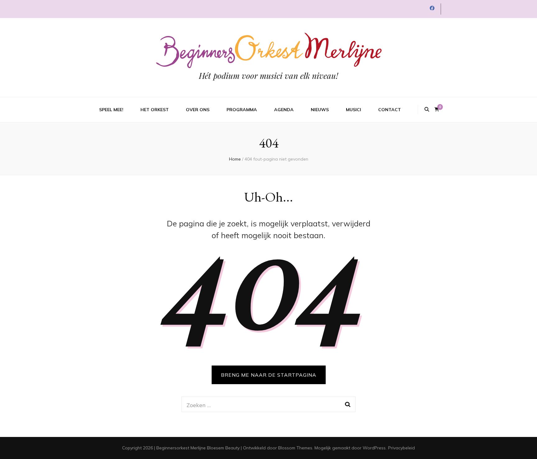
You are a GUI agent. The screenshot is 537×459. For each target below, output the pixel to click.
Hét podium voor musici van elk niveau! (268, 75)
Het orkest (154, 109)
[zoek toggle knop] (427, 109)
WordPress (374, 448)
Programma (242, 109)
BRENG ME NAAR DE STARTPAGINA (268, 375)
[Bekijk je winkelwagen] (436, 109)
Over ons (197, 109)
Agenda (284, 109)
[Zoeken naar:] (260, 404)
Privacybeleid (401, 448)
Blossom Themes (295, 448)
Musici (353, 109)
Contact (389, 109)
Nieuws (320, 109)
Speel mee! (111, 109)
